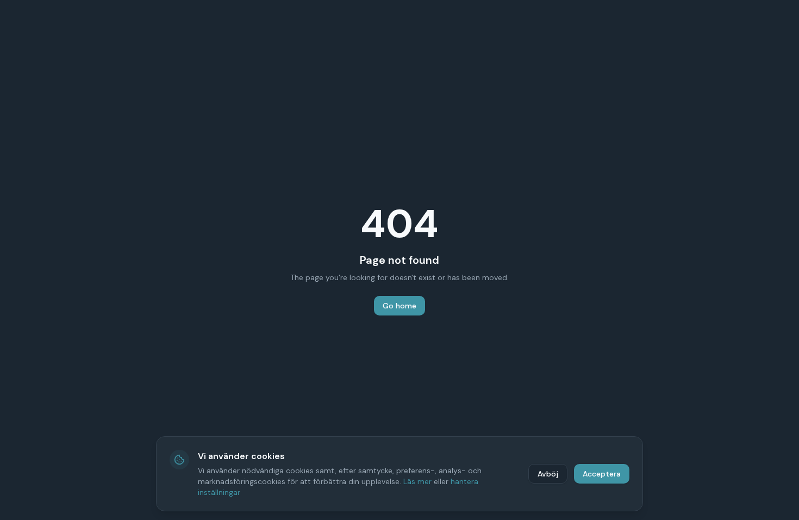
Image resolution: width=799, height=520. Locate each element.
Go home (399, 306)
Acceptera (602, 474)
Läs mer (417, 481)
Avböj (548, 474)
